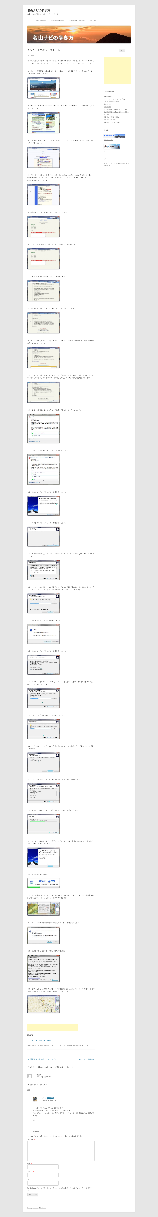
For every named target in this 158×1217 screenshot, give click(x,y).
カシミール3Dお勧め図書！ (77, 20)
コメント (31, 1139)
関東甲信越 (107, 165)
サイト (29, 1180)
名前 (29, 1163)
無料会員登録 (108, 96)
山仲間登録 (107, 107)
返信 (28, 1090)
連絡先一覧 (107, 104)
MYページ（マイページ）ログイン (114, 99)
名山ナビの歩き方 (38, 10)
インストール (58, 1045)
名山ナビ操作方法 (41, 20)
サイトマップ (93, 20)
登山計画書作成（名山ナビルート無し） (116, 112)
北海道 (121, 163)
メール (30, 1171)
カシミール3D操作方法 (57, 20)
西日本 (127, 163)
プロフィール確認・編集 (111, 101)
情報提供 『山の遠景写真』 (112, 122)
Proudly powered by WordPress (36, 1208)
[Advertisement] (52, 1027)
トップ (29, 20)
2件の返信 (30, 55)
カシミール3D (68, 1045)
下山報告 (106, 114)
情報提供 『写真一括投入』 (112, 117)
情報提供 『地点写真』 (111, 119)
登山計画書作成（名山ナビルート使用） (41, 1059)
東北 (124, 163)
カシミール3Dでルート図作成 (41, 1040)
